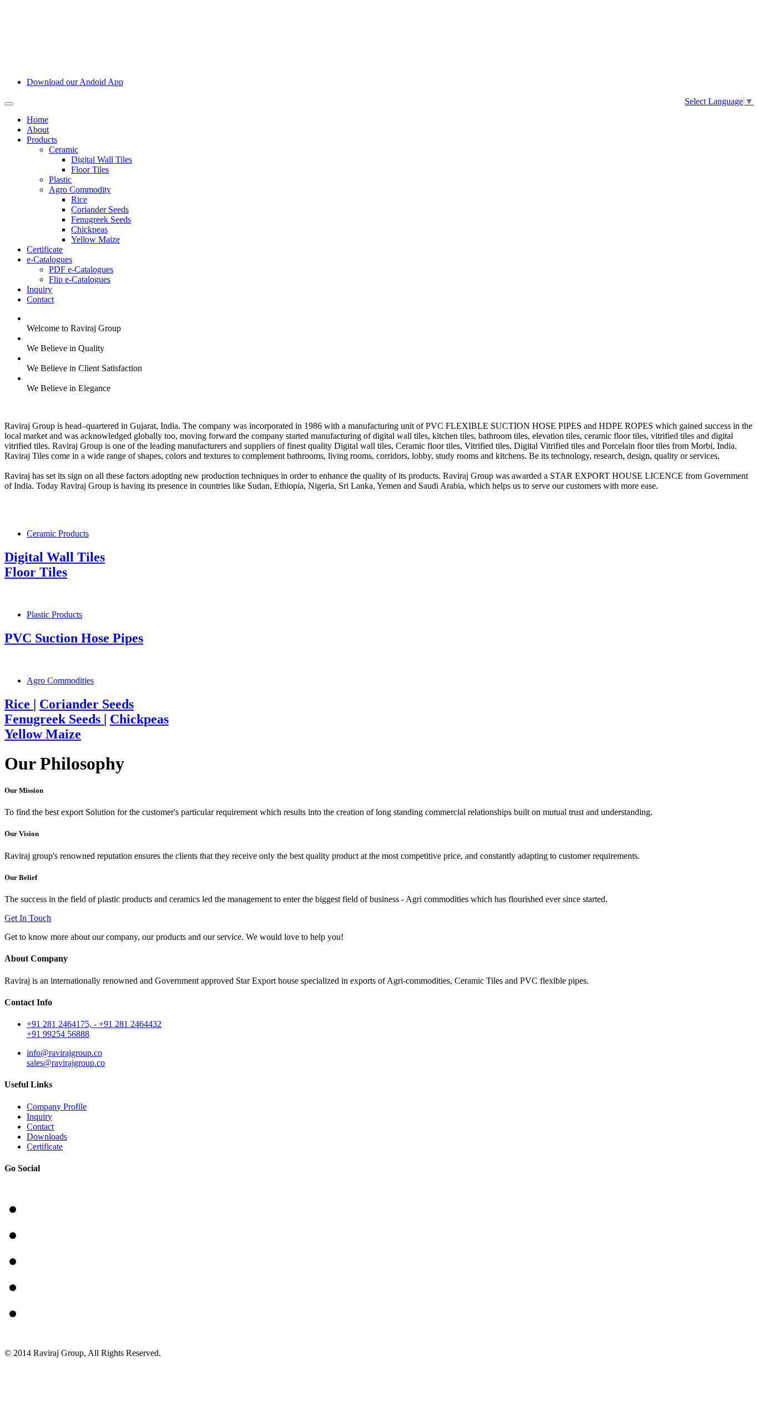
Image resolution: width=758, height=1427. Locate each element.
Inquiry (39, 289)
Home (37, 119)
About (38, 129)
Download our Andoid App (75, 82)
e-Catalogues (49, 259)
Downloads (47, 1136)
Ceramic (63, 149)
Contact (40, 299)
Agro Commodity (80, 189)
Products (42, 139)
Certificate (45, 249)
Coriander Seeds (100, 209)
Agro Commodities (60, 680)
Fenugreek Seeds (101, 219)
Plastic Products (54, 614)
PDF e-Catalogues (81, 269)
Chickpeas (89, 229)
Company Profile (57, 1106)
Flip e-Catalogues (79, 279)
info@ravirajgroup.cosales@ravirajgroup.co (66, 1057)
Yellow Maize (95, 239)
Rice (79, 199)
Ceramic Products (58, 533)
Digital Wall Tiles (101, 159)
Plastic (60, 179)
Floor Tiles (90, 169)
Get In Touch (27, 918)
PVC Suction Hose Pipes (73, 638)
